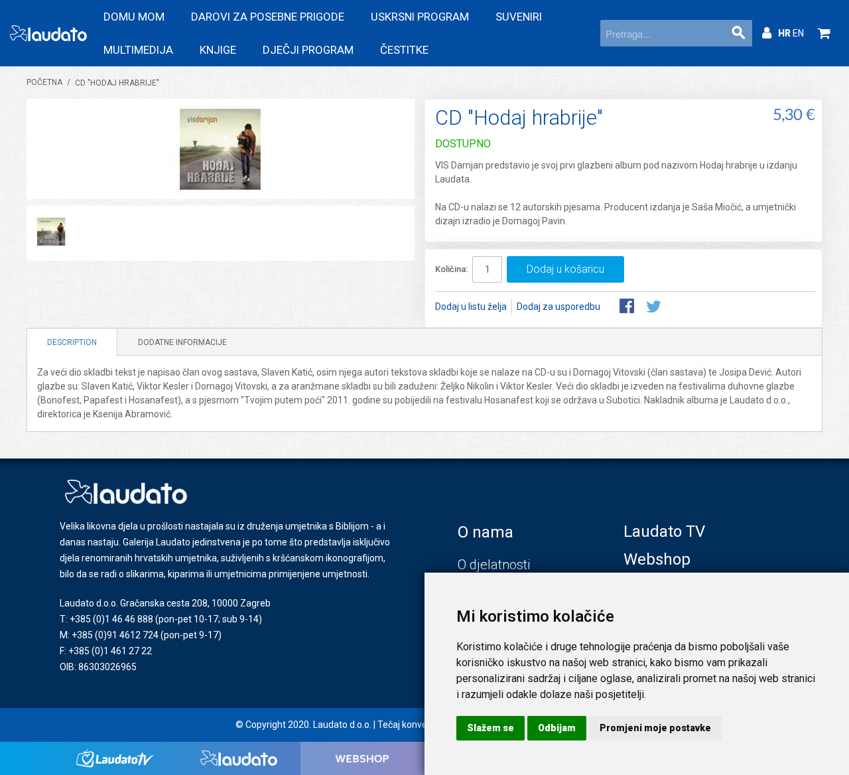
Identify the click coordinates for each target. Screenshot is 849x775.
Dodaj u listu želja (471, 306)
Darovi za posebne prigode (267, 16)
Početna (44, 82)
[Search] (739, 33)
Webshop (656, 559)
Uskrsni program (420, 16)
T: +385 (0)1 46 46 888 (106, 619)
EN (798, 33)
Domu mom (133, 16)
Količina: (451, 269)
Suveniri (518, 16)
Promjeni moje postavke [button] (655, 728)
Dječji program (308, 49)
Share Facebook (628, 307)
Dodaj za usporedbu (558, 306)
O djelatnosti (494, 565)
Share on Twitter (654, 307)
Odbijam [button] (557, 728)
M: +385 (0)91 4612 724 (109, 635)
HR (785, 33)
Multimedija (138, 49)
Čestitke (404, 49)
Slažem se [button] (490, 728)
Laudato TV (664, 531)
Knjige (218, 49)
